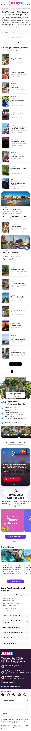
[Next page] (18, 371)
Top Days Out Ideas (8, 700)
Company (6, 713)
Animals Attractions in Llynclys (12, 615)
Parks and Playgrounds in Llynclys (12, 608)
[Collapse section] (27, 595)
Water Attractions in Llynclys (11, 627)
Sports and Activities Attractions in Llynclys (12, 621)
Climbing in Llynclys (8, 600)
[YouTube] (24, 695)
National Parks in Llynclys (10, 605)
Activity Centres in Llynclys (10, 598)
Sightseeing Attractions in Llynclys (13, 632)
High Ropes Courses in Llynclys (11, 603)
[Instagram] (19, 695)
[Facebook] (2, 695)
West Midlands (4, 8)
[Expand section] (27, 616)
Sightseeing (26, 8)
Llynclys (19, 8)
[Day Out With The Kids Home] (15, 3)
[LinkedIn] (8, 695)
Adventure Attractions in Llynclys (12, 595)
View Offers (20, 37)
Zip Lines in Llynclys (8, 610)
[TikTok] (13, 695)
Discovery (6, 707)
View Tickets (11, 37)
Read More (15, 28)
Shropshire (13, 8)
